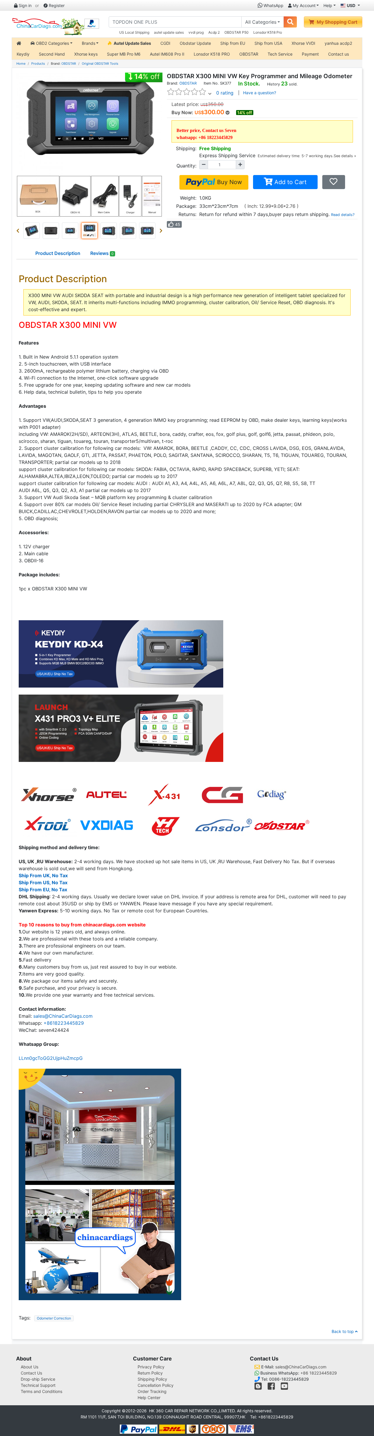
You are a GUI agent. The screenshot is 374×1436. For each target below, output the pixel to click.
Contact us (338, 54)
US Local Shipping (134, 32)
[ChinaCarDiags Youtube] (284, 1387)
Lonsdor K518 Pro (267, 32)
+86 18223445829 (318, 1372)
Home (20, 63)
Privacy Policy (151, 1366)
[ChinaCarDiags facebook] (271, 1387)
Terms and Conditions (41, 1391)
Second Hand (52, 54)
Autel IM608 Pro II (167, 54)
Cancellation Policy (156, 1385)
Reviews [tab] (102, 253)
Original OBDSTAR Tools (100, 63)
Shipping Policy (152, 1379)
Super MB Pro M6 (124, 54)
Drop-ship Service (38, 1379)
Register (56, 5)
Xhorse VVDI (303, 43)
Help (327, 5)
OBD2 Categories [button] (52, 43)
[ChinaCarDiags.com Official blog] (258, 1387)
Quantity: (186, 166)
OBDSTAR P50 (236, 32)
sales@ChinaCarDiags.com (63, 1016)
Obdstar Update (195, 43)
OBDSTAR (248, 54)
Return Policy (150, 1372)
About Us (29, 1366)
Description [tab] (57, 253)
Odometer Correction (54, 1318)
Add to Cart (290, 182)
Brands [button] (88, 43)
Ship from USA (268, 43)
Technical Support (38, 1385)
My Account (304, 5)
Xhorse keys (86, 54)
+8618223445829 (64, 1023)
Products (38, 63)
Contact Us (31, 1372)
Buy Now (228, 182)
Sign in (25, 5)
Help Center (149, 1397)
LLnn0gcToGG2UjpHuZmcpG (51, 1058)
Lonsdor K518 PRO (212, 54)
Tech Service (280, 54)
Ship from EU (232, 43)
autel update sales (169, 32)
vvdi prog (196, 32)
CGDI (165, 43)
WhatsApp (272, 5)
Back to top (343, 1331)
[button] (19, 230)
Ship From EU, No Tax (43, 889)
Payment (310, 54)
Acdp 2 (214, 32)
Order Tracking (152, 1391)
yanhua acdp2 (338, 43)
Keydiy (23, 54)
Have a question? (259, 92)
